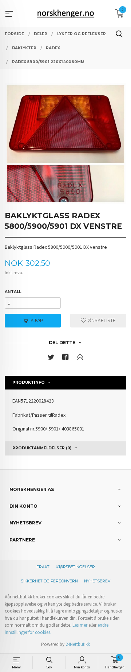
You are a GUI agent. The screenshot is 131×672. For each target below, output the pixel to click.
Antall (13, 291)
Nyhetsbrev (97, 581)
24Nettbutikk (78, 644)
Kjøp (37, 320)
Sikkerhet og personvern (49, 581)
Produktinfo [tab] (28, 382)
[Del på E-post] (80, 358)
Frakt (42, 567)
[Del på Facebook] (65, 358)
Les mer (79, 625)
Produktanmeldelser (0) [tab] (41, 448)
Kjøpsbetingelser (75, 567)
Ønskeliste (101, 320)
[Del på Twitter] (51, 358)
